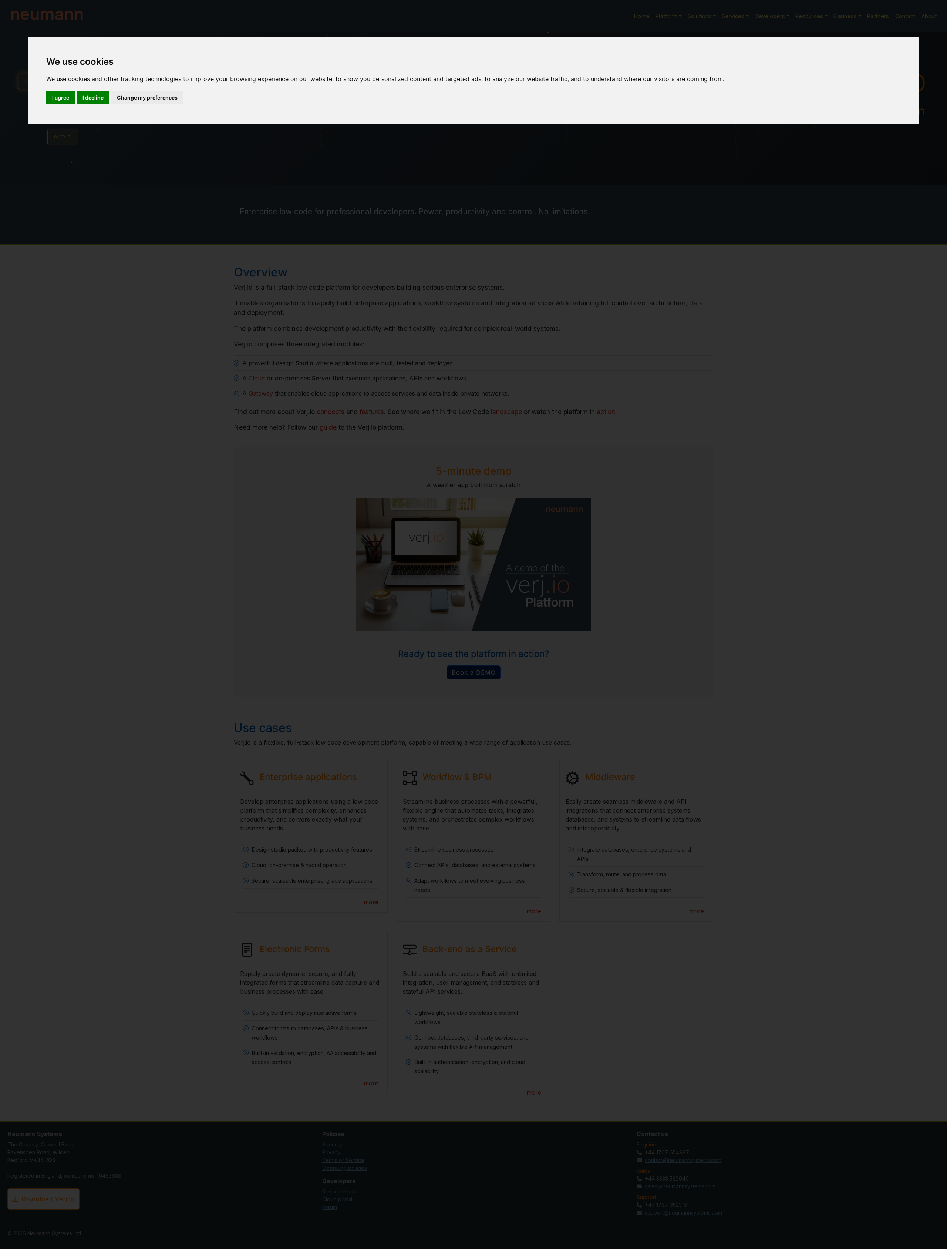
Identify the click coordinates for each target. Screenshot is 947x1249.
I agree (60, 97)
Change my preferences (147, 97)
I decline (93, 97)
